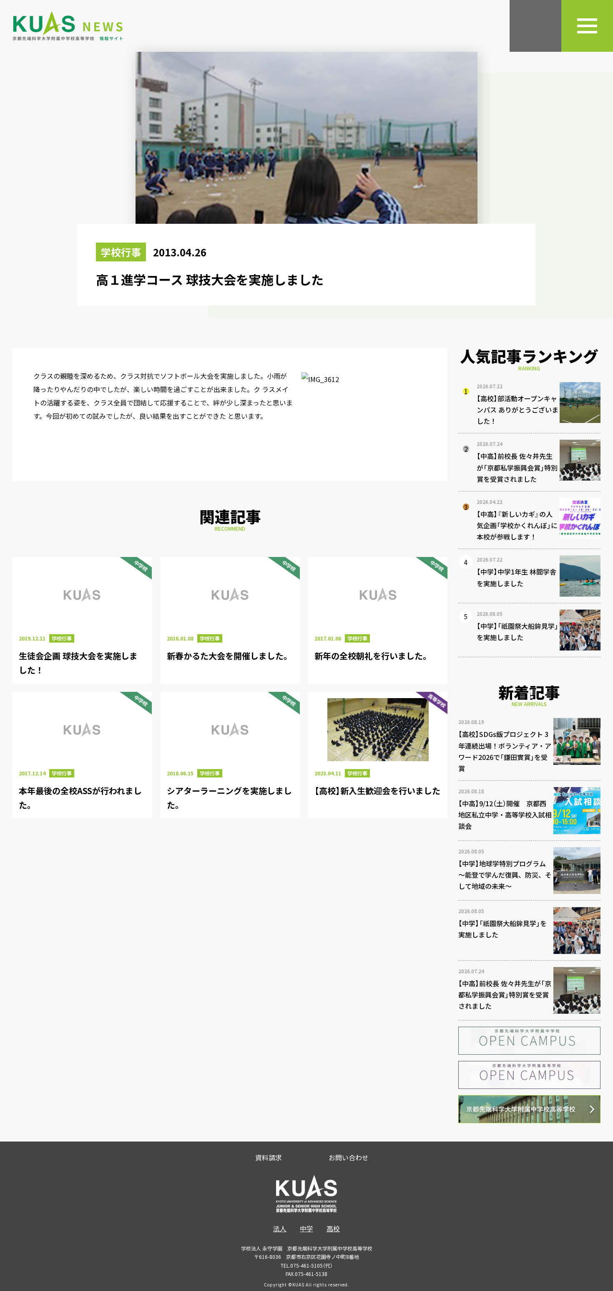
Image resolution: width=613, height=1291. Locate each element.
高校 (333, 1228)
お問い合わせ (349, 1157)
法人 (279, 1228)
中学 (306, 1228)
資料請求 (268, 1157)
